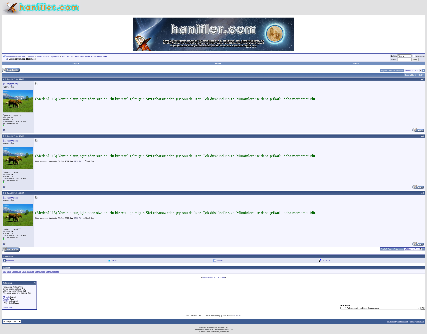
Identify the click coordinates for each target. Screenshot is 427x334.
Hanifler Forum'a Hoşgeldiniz (47, 56)
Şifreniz (393, 59)
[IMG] (5, 301)
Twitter (114, 260)
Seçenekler (409, 75)
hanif (9, 272)
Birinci (408, 71)
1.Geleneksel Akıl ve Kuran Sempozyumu (90, 56)
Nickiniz (393, 56)
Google (220, 260)
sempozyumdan (52, 272)
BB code (6, 297)
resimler (30, 272)
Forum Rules (8, 307)
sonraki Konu (219, 277)
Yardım (218, 63)
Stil (420, 75)
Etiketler (6, 268)
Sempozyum (66, 56)
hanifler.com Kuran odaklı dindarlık (20, 56)
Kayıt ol (76, 63)
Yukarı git (420, 321)
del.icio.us (326, 260)
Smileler (6, 299)
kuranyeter (10, 84)
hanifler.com (402, 321)
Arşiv (412, 321)
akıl (4, 272)
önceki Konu (207, 277)
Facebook (10, 260)
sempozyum (40, 272)
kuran (24, 272)
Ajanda (355, 63)
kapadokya (16, 272)
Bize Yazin (391, 321)
